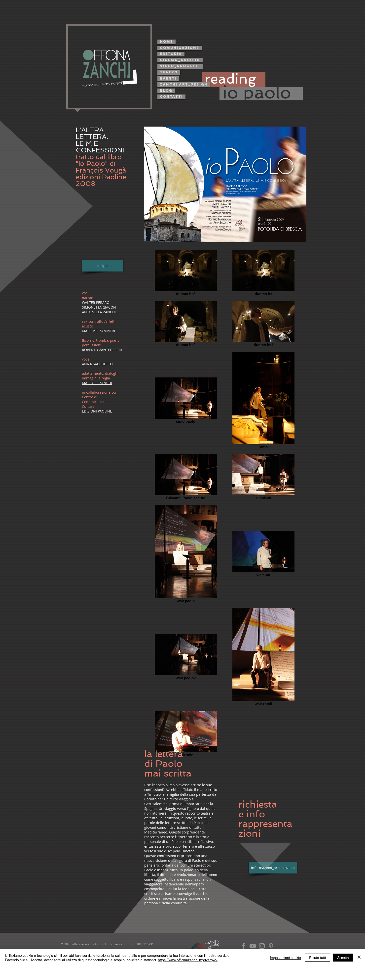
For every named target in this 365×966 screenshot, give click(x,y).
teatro (169, 72)
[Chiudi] (359, 957)
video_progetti (180, 66)
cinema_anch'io (180, 60)
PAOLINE (105, 411)
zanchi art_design (184, 84)
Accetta (343, 957)
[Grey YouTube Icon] (252, 946)
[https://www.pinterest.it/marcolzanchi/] (271, 946)
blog (166, 91)
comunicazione (179, 48)
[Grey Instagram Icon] (262, 946)
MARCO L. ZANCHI (97, 382)
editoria (171, 54)
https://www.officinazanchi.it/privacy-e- (188, 959)
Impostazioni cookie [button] (285, 957)
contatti (171, 96)
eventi (168, 78)
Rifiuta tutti (317, 957)
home (166, 42)
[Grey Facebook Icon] (243, 946)
